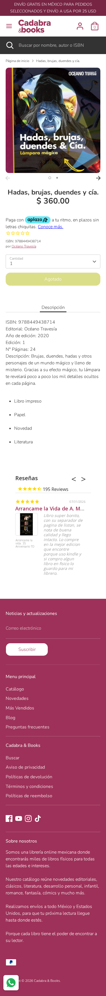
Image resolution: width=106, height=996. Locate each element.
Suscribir (27, 649)
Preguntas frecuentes (27, 727)
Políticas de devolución (29, 777)
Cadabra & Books (47, 980)
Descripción (53, 307)
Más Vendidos (20, 708)
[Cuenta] (80, 24)
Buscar (13, 758)
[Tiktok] (37, 818)
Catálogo (15, 689)
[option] (53, 120)
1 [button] (49, 177)
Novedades (17, 698)
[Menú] (9, 26)
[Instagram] (28, 818)
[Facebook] (9, 818)
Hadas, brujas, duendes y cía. (58, 61)
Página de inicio (17, 61)
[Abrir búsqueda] (9, 45)
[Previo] (7, 178)
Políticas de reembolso (29, 796)
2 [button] (57, 178)
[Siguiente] (98, 178)
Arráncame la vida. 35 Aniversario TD (25, 543)
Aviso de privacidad (25, 767)
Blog (10, 718)
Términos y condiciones (29, 786)
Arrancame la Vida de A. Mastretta (58, 508)
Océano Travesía (24, 246)
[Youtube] (18, 818)
